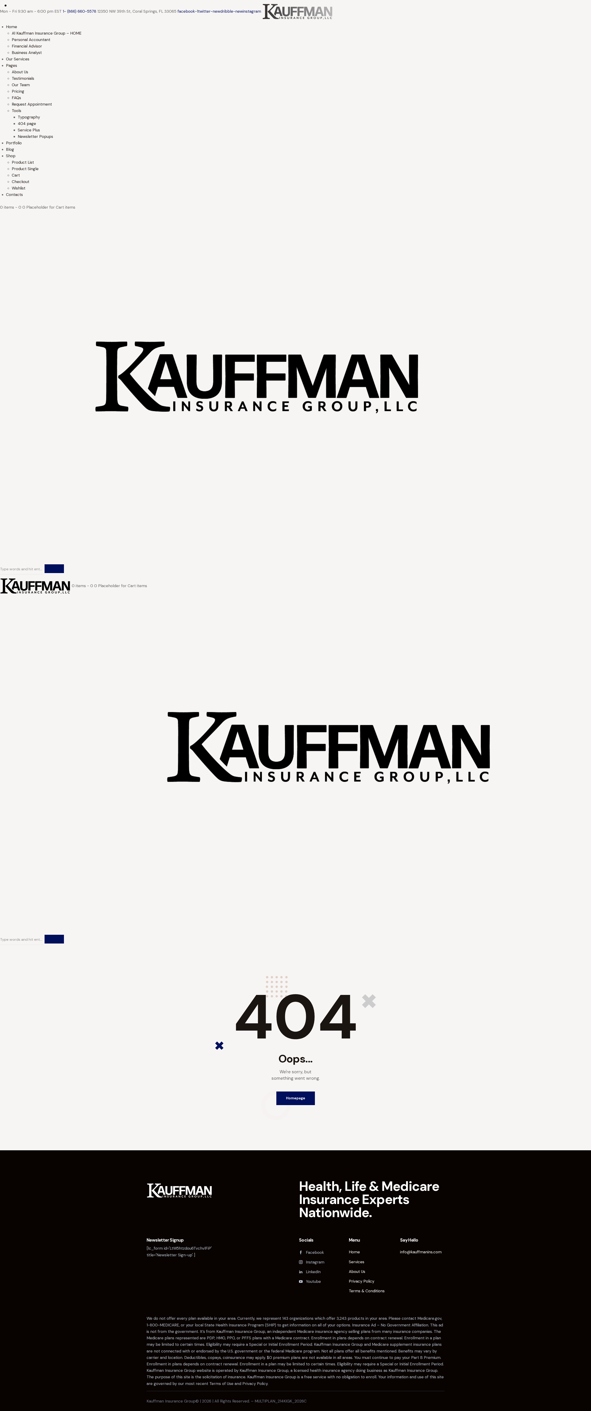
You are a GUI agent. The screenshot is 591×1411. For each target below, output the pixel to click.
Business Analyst (27, 52)
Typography (29, 117)
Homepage (295, 1098)
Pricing (18, 91)
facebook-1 (188, 11)
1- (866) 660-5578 (79, 11)
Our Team (21, 84)
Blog (10, 149)
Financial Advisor (27, 46)
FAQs (16, 97)
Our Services (17, 59)
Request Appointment (32, 104)
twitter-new (209, 11)
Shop (10, 155)
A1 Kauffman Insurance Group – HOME (46, 33)
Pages (11, 65)
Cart (16, 175)
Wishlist (18, 188)
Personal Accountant (31, 39)
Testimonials (23, 78)
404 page (27, 123)
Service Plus (29, 130)
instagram (252, 11)
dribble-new (231, 11)
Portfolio (14, 142)
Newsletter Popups (35, 136)
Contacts (14, 194)
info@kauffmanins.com (421, 1251)
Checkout (20, 181)
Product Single (25, 168)
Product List (23, 162)
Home (11, 26)
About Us (20, 71)
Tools (16, 110)
